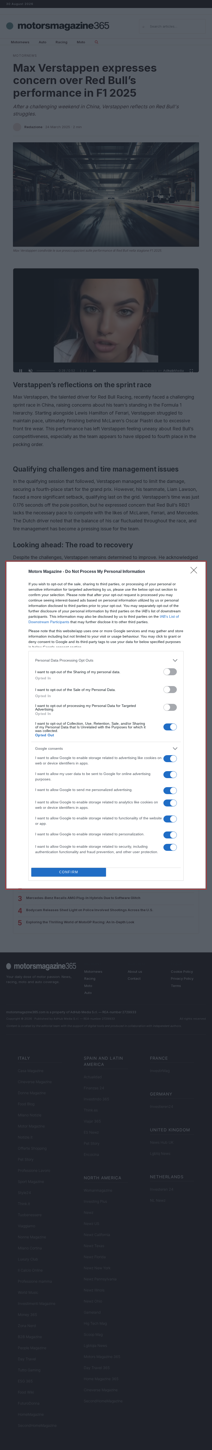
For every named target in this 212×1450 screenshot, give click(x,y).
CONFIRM (68, 872)
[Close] (195, 572)
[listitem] (106, 660)
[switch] (170, 671)
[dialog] (106, 725)
